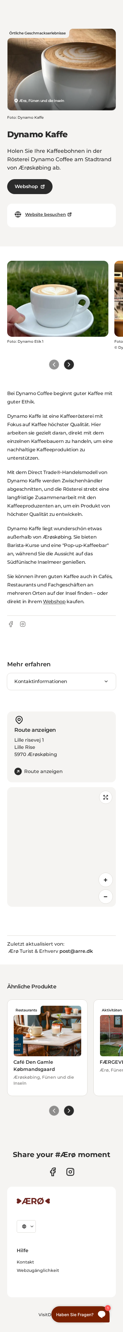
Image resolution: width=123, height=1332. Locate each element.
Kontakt (25, 1262)
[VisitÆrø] (33, 1201)
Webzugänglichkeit (38, 1270)
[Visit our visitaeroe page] (52, 1172)
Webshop (26, 186)
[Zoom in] (106, 880)
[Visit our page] (70, 1172)
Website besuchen (45, 214)
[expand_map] (105, 797)
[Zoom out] (106, 896)
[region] (61, 847)
